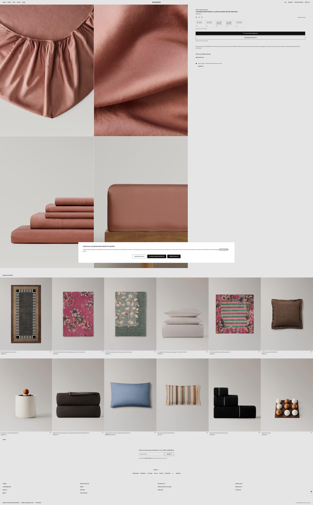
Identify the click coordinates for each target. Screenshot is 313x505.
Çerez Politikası (223, 249)
